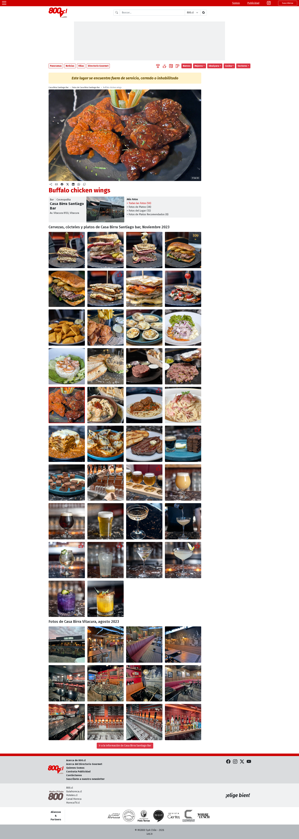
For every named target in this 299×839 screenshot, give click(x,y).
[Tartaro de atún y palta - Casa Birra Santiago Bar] (105, 366)
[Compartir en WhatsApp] (79, 184)
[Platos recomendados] (164, 66)
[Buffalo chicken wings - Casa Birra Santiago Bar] (66, 405)
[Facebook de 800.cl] (228, 762)
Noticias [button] (70, 66)
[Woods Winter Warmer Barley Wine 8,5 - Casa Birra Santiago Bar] (66, 521)
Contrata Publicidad (78, 771)
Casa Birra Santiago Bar (59, 87)
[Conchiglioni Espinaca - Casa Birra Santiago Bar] (105, 444)
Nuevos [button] (186, 66)
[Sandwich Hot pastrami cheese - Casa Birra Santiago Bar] (144, 250)
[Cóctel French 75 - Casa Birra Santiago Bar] (183, 560)
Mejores (199, 66)
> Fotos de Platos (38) (139, 206)
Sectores (242, 66)
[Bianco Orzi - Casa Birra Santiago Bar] (66, 366)
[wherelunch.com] (203, 816)
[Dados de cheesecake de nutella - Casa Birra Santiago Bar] (66, 482)
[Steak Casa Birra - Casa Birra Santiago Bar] (144, 444)
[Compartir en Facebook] (62, 184)
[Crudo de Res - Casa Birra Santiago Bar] (144, 366)
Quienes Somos (75, 767)
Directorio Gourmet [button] (98, 66)
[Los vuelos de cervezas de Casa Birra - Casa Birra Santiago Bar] (144, 482)
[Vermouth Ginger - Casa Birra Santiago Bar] (105, 560)
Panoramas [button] (56, 66)
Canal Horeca (73, 798)
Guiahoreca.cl (74, 791)
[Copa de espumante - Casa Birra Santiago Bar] (144, 521)
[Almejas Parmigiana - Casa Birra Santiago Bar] (144, 327)
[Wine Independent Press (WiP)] (158, 816)
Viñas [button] (81, 66)
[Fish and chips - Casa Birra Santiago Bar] (105, 327)
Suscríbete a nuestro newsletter (85, 779)
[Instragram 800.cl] (269, 3)
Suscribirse (287, 3)
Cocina (228, 66)
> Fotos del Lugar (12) (139, 210)
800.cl (69, 787)
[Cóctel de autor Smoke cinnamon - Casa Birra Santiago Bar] (105, 599)
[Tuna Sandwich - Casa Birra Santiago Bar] (183, 250)
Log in (149, 833)
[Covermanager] (188, 816)
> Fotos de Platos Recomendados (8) (147, 214)
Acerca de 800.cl (76, 760)
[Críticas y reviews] (171, 66)
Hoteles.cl (71, 795)
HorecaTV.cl (73, 802)
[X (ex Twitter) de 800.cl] (242, 762)
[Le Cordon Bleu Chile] (144, 816)
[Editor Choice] (158, 66)
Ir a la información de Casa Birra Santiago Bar (125, 745)
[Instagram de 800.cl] (235, 762)
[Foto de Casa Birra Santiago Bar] (105, 644)
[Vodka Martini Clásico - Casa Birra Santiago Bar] (144, 560)
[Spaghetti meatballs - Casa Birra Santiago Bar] (144, 405)
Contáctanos (74, 775)
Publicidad (253, 3)
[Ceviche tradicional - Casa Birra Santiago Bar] (183, 327)
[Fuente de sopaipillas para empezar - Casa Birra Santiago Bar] (66, 327)
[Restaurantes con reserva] (177, 66)
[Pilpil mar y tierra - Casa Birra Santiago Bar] (105, 405)
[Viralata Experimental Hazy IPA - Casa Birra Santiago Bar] (183, 482)
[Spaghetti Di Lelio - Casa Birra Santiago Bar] (183, 405)
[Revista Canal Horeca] (114, 816)
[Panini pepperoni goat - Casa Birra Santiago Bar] (183, 289)
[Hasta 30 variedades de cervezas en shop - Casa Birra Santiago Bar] (105, 482)
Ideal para (214, 66)
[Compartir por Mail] (56, 184)
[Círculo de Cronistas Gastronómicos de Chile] (129, 816)
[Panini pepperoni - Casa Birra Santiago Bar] (105, 289)
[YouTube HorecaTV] (249, 762)
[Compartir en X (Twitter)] (67, 184)
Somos (236, 3)
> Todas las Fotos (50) (139, 203)
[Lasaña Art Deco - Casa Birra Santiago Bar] (66, 444)
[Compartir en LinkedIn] (73, 184)
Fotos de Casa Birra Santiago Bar (86, 87)
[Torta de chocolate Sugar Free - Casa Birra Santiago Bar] (183, 444)
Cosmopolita (64, 199)
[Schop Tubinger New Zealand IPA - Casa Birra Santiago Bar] (105, 521)
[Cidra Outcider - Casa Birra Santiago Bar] (66, 560)
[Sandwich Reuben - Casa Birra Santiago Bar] (66, 250)
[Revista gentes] (173, 816)
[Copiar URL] (84, 184)
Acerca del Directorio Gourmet (84, 764)
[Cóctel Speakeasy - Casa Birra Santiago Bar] (66, 599)
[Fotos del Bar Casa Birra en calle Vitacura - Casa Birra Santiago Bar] (66, 644)
